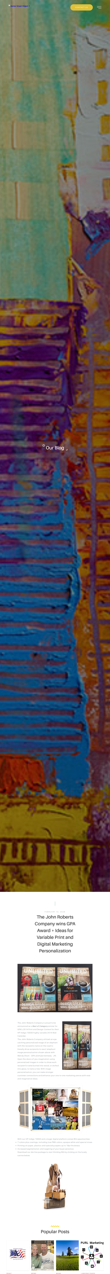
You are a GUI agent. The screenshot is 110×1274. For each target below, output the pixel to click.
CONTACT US (81, 7)
